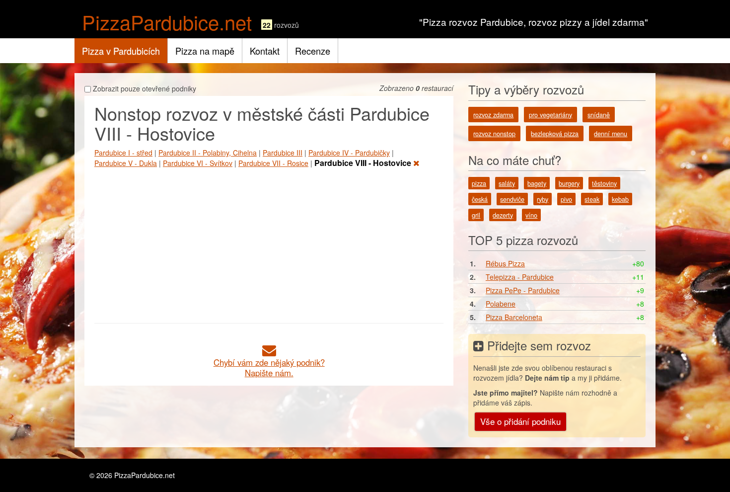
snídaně (598, 114)
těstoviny (604, 183)
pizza (479, 183)
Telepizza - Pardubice (520, 277)
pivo (566, 199)
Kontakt (265, 50)
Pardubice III (282, 153)
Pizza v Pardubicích (121, 50)
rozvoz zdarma (493, 114)
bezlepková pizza (555, 133)
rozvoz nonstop (494, 133)
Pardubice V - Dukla (125, 163)
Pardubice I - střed (123, 153)
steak (591, 199)
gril (476, 215)
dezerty (503, 215)
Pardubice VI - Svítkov (197, 163)
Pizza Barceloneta (514, 317)
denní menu (610, 133)
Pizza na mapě (204, 50)
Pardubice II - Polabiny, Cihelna (207, 153)
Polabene (500, 304)
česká (480, 199)
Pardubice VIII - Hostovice (363, 162)
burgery (569, 183)
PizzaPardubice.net (167, 21)
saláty (507, 183)
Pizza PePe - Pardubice (523, 290)
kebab (620, 199)
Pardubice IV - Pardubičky (349, 153)
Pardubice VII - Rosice (273, 163)
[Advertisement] (268, 243)
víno (531, 215)
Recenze (312, 50)
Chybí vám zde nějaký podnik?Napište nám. (269, 367)
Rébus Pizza (505, 263)
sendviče (512, 199)
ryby (542, 199)
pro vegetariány (550, 114)
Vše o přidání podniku (520, 421)
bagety (536, 183)
